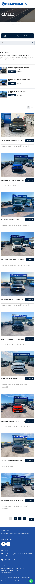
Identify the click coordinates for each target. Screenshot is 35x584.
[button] (31, 581)
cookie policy (15, 580)
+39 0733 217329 (10, 559)
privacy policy (5, 580)
